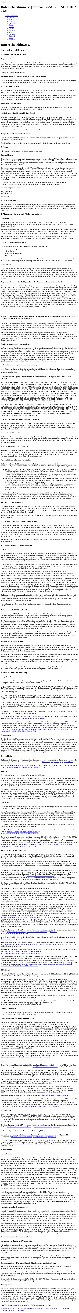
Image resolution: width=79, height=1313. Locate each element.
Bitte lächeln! (20, 1310)
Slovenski (12, 40)
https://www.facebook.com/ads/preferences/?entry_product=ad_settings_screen (30, 944)
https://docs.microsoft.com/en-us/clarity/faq (55, 1095)
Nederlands (12, 23)
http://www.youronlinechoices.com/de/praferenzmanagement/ (21, 953)
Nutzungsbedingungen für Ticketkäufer (55, 1308)
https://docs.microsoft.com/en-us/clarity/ (45, 1067)
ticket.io (17, 1305)
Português (12, 36)
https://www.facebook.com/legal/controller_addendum (18, 917)
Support (3, 1308)
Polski (11, 25)
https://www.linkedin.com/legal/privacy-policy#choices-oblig (31, 1057)
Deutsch (11, 17)
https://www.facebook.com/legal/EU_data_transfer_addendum (27, 932)
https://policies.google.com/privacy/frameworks (22, 832)
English (11, 19)
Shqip (11, 38)
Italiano (11, 27)
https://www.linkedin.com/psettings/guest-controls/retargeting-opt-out (33, 1137)
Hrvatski (12, 34)
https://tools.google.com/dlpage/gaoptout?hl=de (57, 762)
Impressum (11, 1308)
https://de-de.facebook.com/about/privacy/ (40, 876)
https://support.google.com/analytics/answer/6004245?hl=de (26, 767)
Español (11, 29)
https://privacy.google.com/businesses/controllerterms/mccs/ (26, 718)
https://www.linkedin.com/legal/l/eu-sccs (47, 1127)
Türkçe (11, 32)
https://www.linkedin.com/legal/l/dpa (19, 1127)
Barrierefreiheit (36, 1308)
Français (12, 21)
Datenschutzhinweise (23, 1308)
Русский (12, 30)
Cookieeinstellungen (7, 1310)
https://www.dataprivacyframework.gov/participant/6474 (40, 1106)
